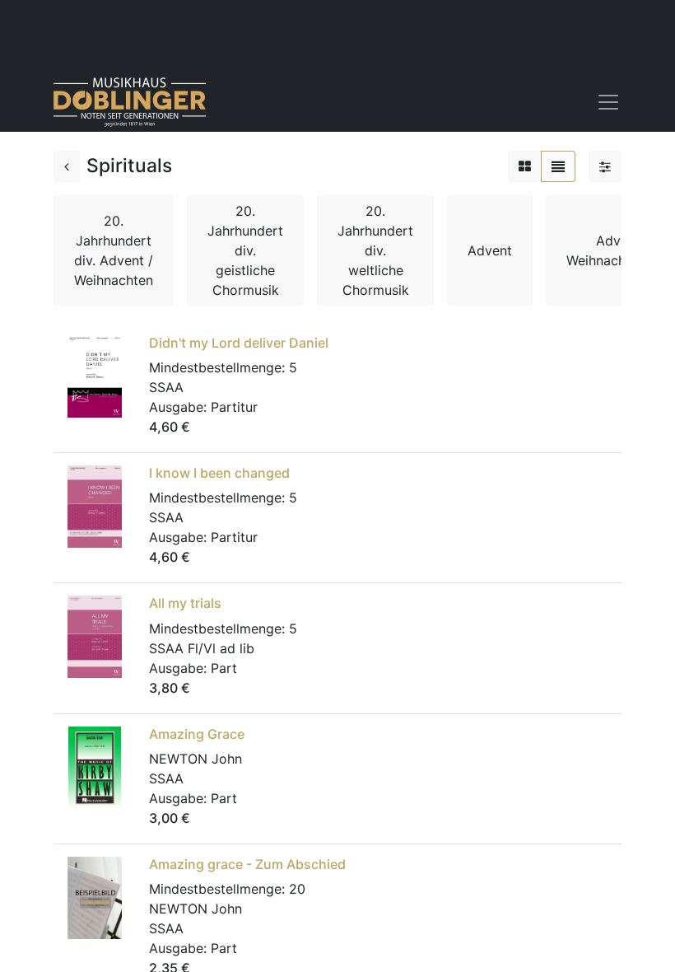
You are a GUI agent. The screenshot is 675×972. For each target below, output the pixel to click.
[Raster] (525, 166)
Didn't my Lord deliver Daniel (238, 342)
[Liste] (558, 166)
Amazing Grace (196, 734)
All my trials (185, 603)
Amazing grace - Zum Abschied (247, 864)
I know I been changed (219, 473)
